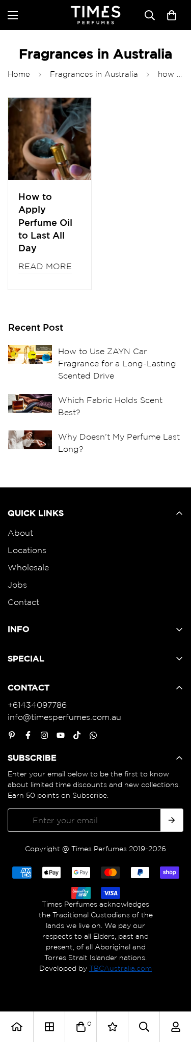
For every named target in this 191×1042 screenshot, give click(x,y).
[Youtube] (61, 735)
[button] (171, 15)
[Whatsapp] (93, 735)
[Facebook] (28, 735)
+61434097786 (37, 704)
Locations (27, 550)
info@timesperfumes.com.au (64, 716)
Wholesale (28, 567)
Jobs (17, 584)
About (20, 532)
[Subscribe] (171, 820)
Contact (23, 601)
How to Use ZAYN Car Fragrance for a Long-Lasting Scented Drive (117, 363)
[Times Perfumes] (95, 15)
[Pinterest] (12, 735)
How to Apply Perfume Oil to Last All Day (45, 222)
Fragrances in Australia (94, 74)
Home (19, 74)
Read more (45, 266)
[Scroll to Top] (172, 988)
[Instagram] (44, 735)
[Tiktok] (77, 735)
